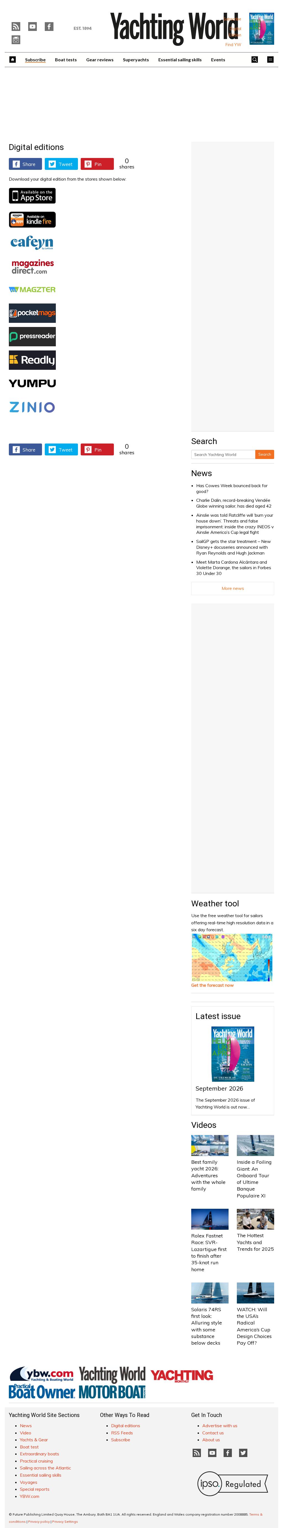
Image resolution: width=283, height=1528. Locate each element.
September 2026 (219, 1088)
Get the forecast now (212, 985)
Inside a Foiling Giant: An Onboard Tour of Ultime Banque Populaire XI (254, 1179)
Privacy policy (39, 1521)
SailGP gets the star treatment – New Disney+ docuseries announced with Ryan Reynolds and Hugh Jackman (233, 547)
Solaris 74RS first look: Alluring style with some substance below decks (206, 1326)
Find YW (233, 44)
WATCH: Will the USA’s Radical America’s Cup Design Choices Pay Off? (254, 1326)
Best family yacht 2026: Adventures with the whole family (208, 1175)
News (201, 473)
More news (233, 588)
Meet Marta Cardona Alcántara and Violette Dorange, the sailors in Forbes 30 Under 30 (233, 567)
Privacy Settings (65, 1521)
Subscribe (232, 19)
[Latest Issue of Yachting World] (261, 29)
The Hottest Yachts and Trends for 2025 (255, 1242)
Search (264, 454)
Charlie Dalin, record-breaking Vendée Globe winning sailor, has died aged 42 (234, 503)
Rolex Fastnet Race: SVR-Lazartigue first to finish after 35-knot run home (209, 1252)
